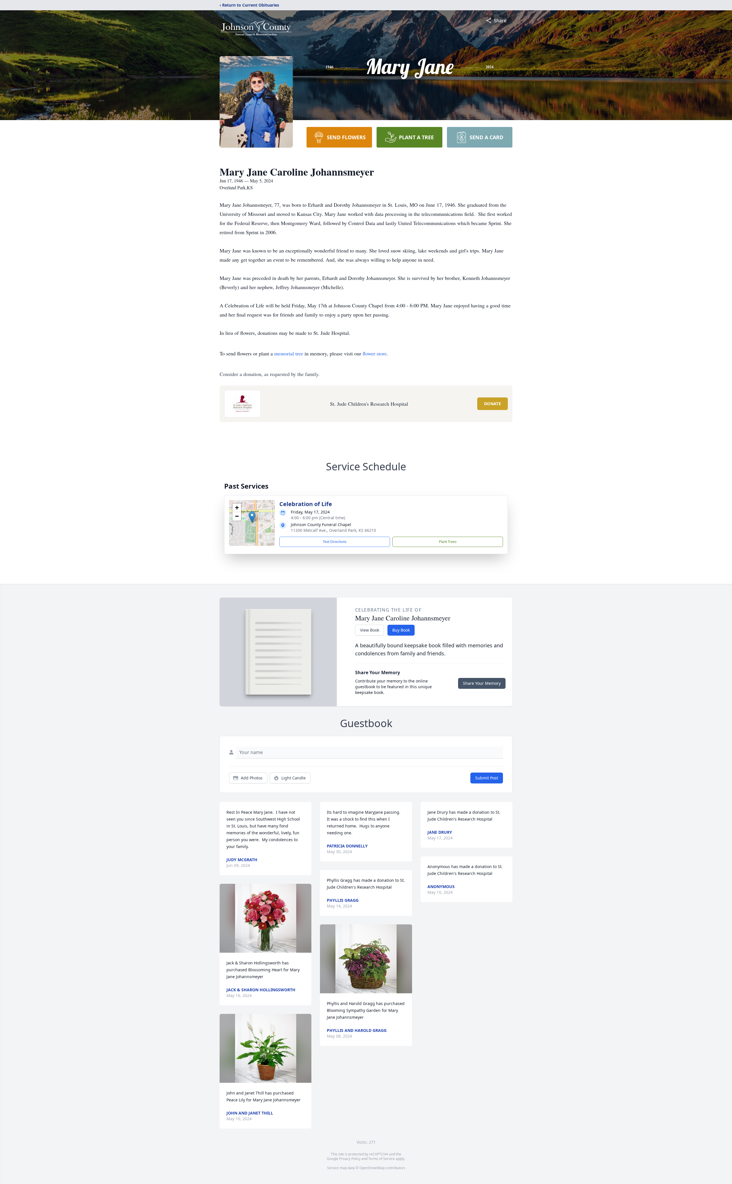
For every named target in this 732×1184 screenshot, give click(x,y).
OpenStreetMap (372, 1167)
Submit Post (486, 778)
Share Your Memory (482, 683)
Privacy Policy (350, 1158)
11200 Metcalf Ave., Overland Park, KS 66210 (333, 530)
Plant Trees (448, 541)
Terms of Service (381, 1158)
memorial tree (288, 353)
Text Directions (335, 541)
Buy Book (401, 630)
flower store (375, 353)
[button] (252, 517)
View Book (369, 630)
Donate (492, 403)
